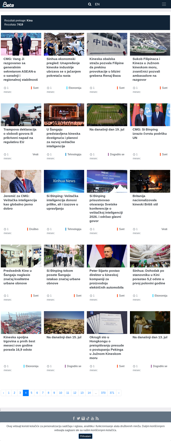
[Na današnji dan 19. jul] (107, 114)
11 (67, 392)
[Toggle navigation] (163, 4)
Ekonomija (75, 87)
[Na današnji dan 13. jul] (150, 322)
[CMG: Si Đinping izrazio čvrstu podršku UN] (150, 114)
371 (112, 392)
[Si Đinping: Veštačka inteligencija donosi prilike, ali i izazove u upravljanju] (64, 181)
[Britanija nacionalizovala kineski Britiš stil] (150, 181)
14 (89, 392)
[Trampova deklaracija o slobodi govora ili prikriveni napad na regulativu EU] (21, 114)
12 (74, 392)
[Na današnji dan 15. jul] (64, 322)
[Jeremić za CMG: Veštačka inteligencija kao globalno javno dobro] (21, 181)
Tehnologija (74, 154)
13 (81, 392)
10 (60, 392)
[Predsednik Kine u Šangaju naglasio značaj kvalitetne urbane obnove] (21, 256)
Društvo (33, 229)
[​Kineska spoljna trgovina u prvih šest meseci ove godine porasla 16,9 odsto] (21, 322)
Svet (35, 87)
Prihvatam (85, 436)
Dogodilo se (117, 154)
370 (103, 392)
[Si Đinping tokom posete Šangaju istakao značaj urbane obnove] (64, 256)
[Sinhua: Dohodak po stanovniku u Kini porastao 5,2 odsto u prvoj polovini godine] (150, 256)
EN (97, 4)
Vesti (35, 154)
